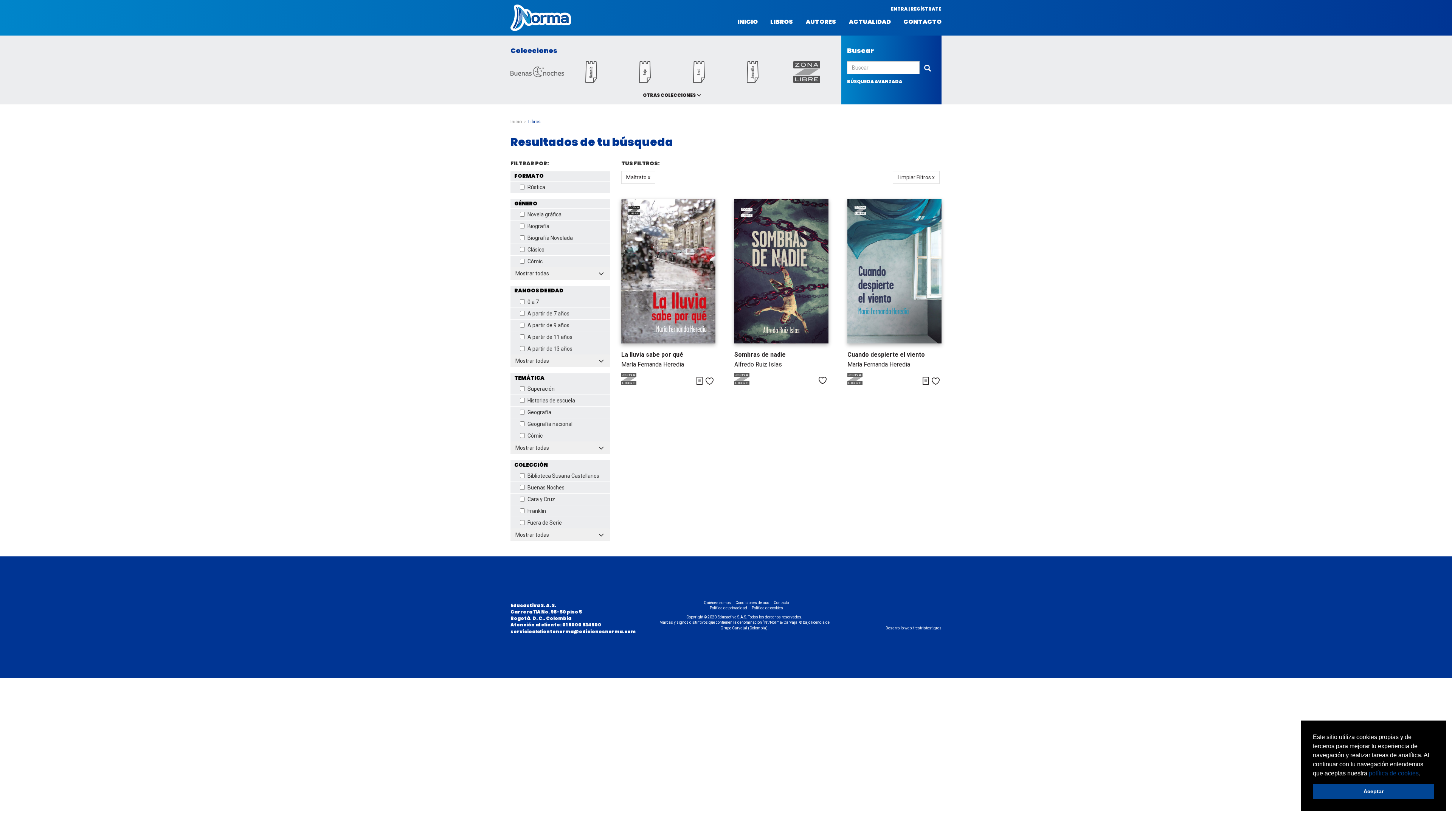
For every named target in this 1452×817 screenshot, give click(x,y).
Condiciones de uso (752, 603)
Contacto (922, 22)
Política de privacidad (728, 608)
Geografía (539, 412)
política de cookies (1394, 773)
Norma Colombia (540, 18)
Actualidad (870, 22)
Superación (541, 389)
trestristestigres (927, 628)
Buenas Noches (546, 488)
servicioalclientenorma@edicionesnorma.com (573, 631)
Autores (821, 22)
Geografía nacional (549, 424)
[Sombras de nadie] (781, 271)
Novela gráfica (544, 214)
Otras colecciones (669, 95)
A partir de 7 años (548, 314)
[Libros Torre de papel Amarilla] (753, 80)
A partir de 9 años (548, 325)
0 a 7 (533, 302)
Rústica (536, 187)
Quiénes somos (717, 603)
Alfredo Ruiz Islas (758, 364)
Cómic (535, 261)
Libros (781, 22)
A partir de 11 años (549, 337)
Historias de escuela (551, 401)
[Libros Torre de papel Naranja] (591, 80)
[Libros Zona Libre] (806, 80)
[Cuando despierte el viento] (894, 271)
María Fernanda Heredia (652, 364)
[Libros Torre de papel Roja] (645, 80)
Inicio (747, 22)
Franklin (536, 511)
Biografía (538, 226)
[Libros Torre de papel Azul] (699, 80)
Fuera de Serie (544, 523)
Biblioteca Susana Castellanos (563, 476)
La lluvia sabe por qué (652, 354)
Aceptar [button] (1374, 791)
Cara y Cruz (541, 499)
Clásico (535, 250)
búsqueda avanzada (874, 81)
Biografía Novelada (550, 238)
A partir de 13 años (549, 349)
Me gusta (710, 381)
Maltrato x (638, 177)
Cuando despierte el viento (886, 354)
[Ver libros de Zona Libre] (636, 383)
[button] (1423, 774)
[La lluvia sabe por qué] (668, 271)
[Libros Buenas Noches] (537, 75)
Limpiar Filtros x (916, 177)
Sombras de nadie (760, 354)
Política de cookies (767, 608)
